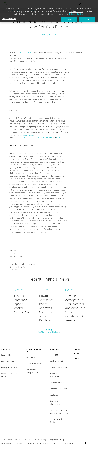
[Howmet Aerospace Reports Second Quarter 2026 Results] (22, 303)
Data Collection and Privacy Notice (15, 439)
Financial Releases (57, 382)
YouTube (59, 137)
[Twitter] (81, 443)
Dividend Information (59, 367)
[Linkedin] (90, 443)
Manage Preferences (9, 19)
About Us (5, 349)
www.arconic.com (26, 135)
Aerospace (30, 357)
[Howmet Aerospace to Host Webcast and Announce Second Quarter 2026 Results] (75, 303)
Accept (69, 19)
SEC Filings (54, 394)
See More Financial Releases (49, 332)
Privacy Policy (76, 14)
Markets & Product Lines (35, 350)
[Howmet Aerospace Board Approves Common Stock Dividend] (49, 303)
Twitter (24, 137)
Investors (54, 349)
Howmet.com (68, 443)
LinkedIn (48, 137)
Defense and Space (34, 363)
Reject (87, 19)
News (76, 353)
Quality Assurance (9, 367)
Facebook (41, 137)
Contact (78, 358)
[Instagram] (95, 443)
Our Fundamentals (9, 361)
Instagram (32, 137)
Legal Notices (56, 439)
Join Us (77, 349)
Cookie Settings (40, 439)
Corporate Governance (59, 388)
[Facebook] (85, 443)
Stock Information (57, 361)
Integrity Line (6, 443)
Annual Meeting (56, 355)
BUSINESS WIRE (26, 53)
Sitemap (18, 443)
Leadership (6, 355)
